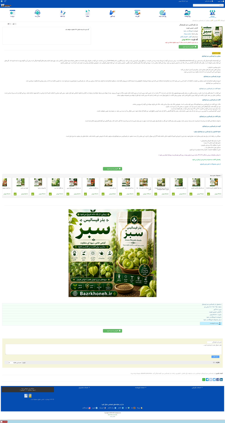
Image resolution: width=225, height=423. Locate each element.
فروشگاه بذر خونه (188, 31)
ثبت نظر (215, 357)
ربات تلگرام (111, 408)
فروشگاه (223, 20)
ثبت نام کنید (208, 1)
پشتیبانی (4, 421)
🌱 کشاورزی (217, 20)
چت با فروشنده (214, 323)
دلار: (187, 1)
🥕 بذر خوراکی (209, 20)
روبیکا (138, 408)
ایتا (132, 408)
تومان (180, 1)
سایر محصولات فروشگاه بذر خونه (212, 320)
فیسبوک (101, 408)
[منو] (2, 1)
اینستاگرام (85, 408)
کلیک (26, 390)
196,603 (183, 1)
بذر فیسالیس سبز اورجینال (198, 20)
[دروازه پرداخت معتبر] (30, 396)
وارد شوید (220, 1)
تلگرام (119, 408)
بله (126, 408)
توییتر (93, 408)
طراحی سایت (112, 416)
